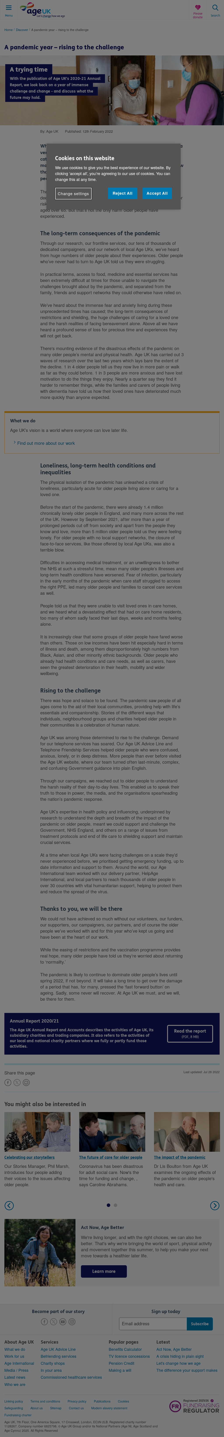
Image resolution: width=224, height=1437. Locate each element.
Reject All (123, 193)
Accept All (157, 193)
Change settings (73, 193)
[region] (113, 176)
